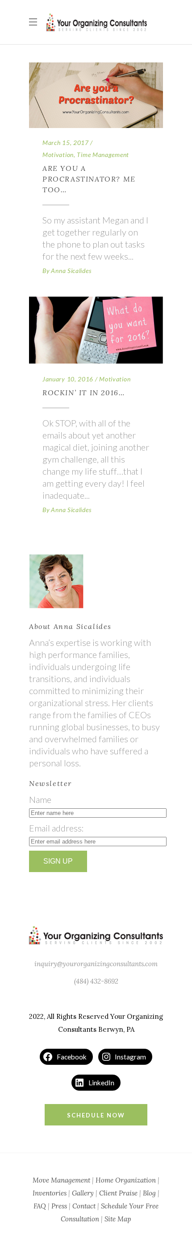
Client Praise (118, 1193)
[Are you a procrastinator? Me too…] (96, 95)
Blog (149, 1193)
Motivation (58, 154)
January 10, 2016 (67, 379)
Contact (84, 1206)
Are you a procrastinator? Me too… (89, 179)
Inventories (50, 1193)
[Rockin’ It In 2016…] (96, 330)
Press (59, 1206)
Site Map (117, 1219)
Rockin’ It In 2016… (83, 392)
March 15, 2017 (65, 142)
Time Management (103, 154)
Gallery (83, 1193)
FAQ (39, 1206)
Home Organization (126, 1180)
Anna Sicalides (71, 270)
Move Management (61, 1180)
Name (40, 799)
